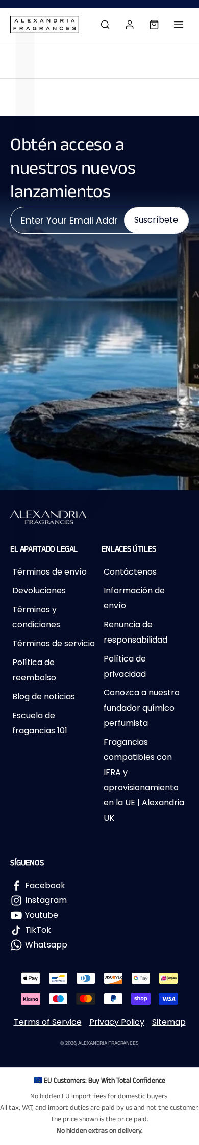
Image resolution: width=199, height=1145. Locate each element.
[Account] (129, 24)
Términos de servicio (53, 643)
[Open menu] (178, 24)
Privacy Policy (116, 1022)
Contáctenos (130, 572)
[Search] (105, 24)
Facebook (45, 885)
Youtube (41, 915)
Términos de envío (49, 572)
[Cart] (154, 24)
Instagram (46, 900)
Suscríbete (156, 220)
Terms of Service (48, 1022)
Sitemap (169, 1022)
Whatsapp (46, 945)
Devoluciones (39, 591)
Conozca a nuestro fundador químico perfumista (142, 708)
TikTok (38, 930)
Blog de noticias (43, 696)
